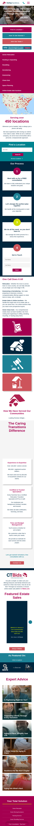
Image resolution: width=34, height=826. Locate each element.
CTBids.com (25, 589)
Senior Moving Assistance (17, 812)
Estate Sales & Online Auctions (12, 300)
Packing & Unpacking (9, 60)
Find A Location (16, 29)
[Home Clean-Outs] (16, 382)
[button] (3, 622)
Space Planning (7, 85)
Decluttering (6, 70)
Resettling (5, 65)
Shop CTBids (18, 649)
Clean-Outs (6, 80)
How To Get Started (16, 35)
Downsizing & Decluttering (11, 291)
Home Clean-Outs (8, 310)
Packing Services (17, 815)
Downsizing (6, 75)
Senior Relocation (8, 54)
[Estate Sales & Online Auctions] (16, 364)
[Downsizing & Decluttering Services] (16, 345)
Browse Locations (16, 158)
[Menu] (28, 3)
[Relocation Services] (16, 327)
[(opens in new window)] (5, 667)
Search (17, 154)
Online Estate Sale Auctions (11, 90)
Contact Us (17, 563)
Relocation (6, 284)
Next (17, 270)
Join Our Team (16, 41)
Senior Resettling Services (17, 819)
